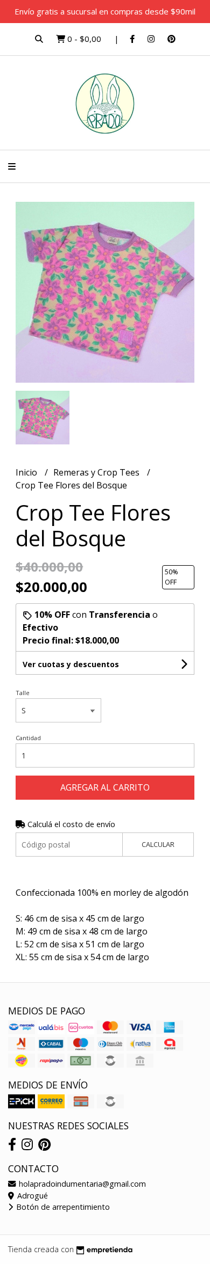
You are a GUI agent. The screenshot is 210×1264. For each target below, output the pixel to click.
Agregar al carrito (105, 787)
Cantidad (28, 738)
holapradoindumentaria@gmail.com (81, 1184)
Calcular (158, 844)
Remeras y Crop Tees (97, 472)
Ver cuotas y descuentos (71, 664)
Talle (23, 693)
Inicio (27, 472)
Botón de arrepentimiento (62, 1207)
